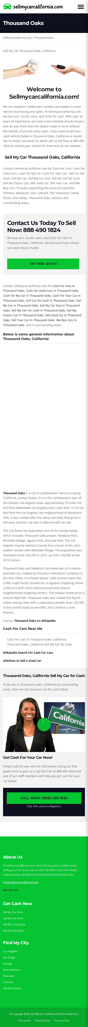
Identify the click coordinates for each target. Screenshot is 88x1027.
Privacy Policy (42, 1020)
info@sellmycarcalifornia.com (21, 882)
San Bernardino (12, 988)
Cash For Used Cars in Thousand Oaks (52, 291)
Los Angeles (10, 951)
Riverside (8, 976)
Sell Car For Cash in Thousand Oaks (50, 300)
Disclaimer (24, 1020)
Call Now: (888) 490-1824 (44, 798)
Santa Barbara (11, 970)
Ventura (8, 982)
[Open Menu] (81, 7)
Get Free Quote (43, 264)
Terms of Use (62, 1020)
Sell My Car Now (13, 912)
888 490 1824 (11, 890)
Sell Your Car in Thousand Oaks (33, 320)
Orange (7, 963)
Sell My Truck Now (14, 924)
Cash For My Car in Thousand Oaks (27, 295)
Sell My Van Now (13, 918)
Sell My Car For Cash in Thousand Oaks (38, 310)
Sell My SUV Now (13, 930)
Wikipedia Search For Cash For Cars (28, 653)
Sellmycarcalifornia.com (17, 38)
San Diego (9, 957)
